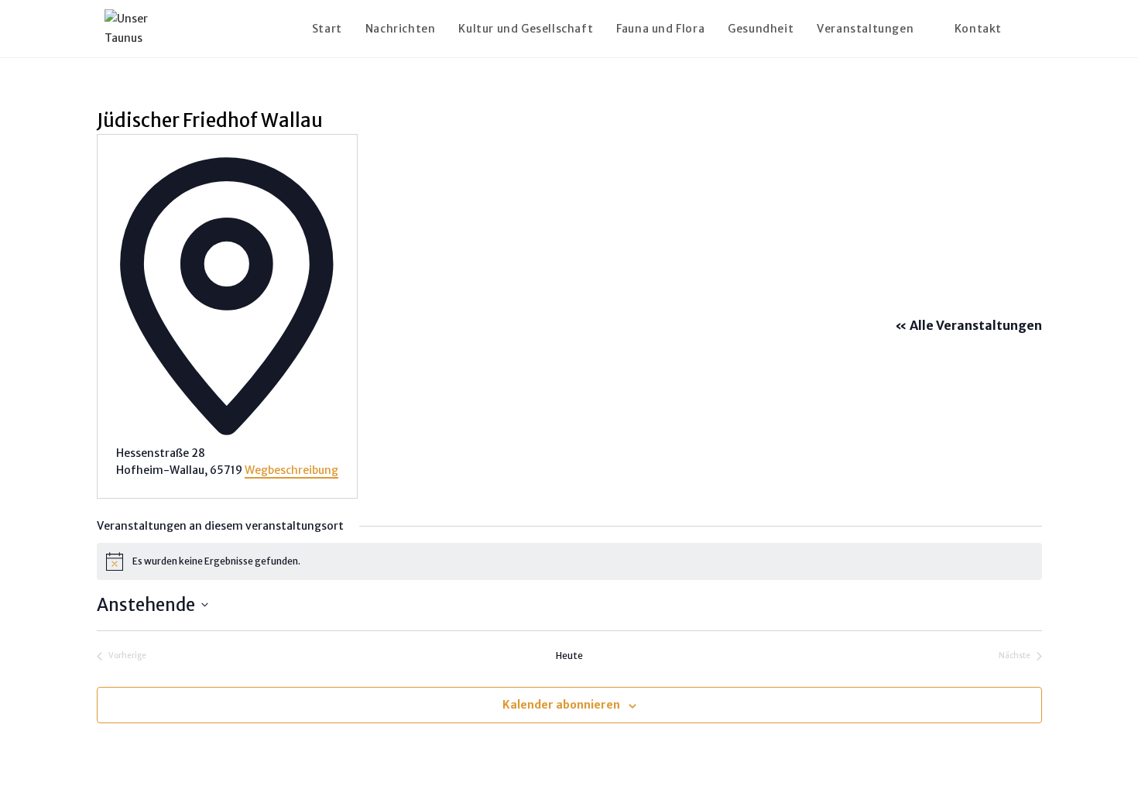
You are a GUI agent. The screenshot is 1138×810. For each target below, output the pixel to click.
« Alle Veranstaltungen (968, 325)
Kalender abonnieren (561, 705)
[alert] (569, 561)
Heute (569, 655)
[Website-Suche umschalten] (1029, 28)
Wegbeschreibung (291, 470)
